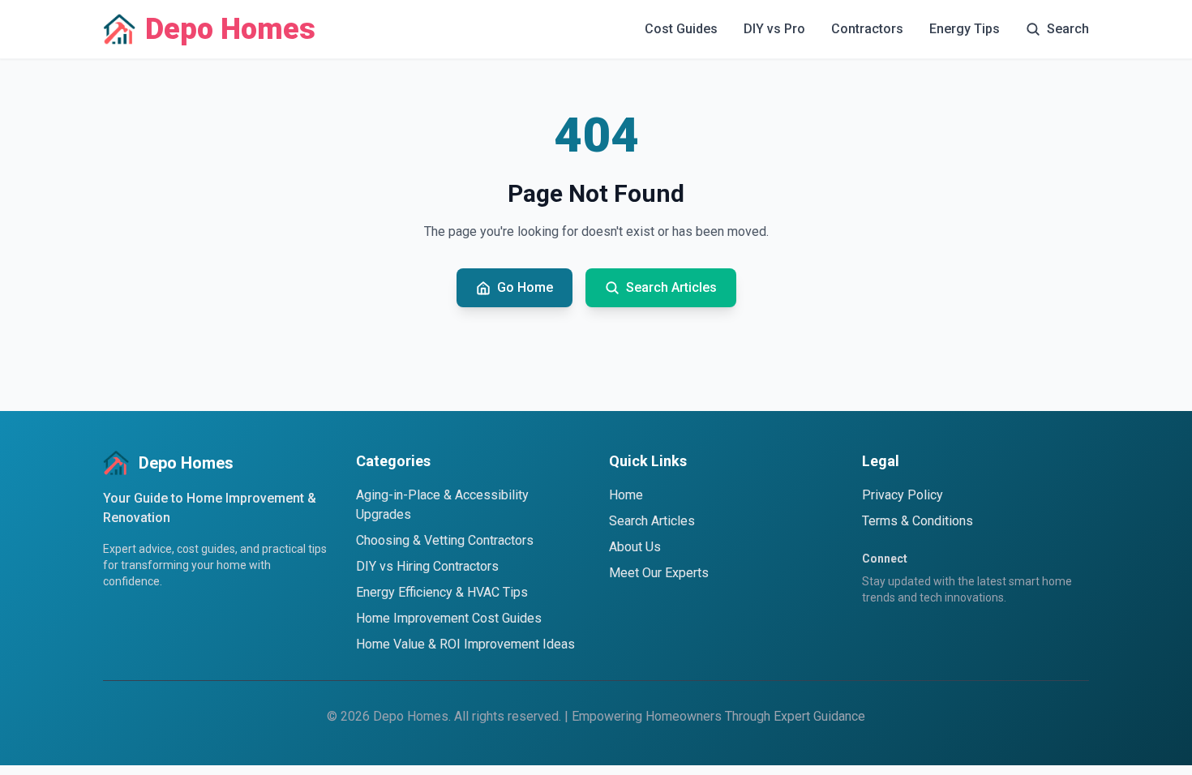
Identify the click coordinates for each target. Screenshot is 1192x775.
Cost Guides (681, 28)
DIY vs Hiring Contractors (427, 566)
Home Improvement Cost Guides (449, 618)
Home (626, 495)
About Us (635, 546)
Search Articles (652, 521)
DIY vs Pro (774, 28)
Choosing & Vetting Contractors (445, 540)
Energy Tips (964, 28)
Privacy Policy (902, 495)
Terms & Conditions (917, 521)
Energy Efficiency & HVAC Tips (442, 592)
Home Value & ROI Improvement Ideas (465, 644)
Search (1068, 28)
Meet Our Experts (659, 572)
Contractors (867, 28)
